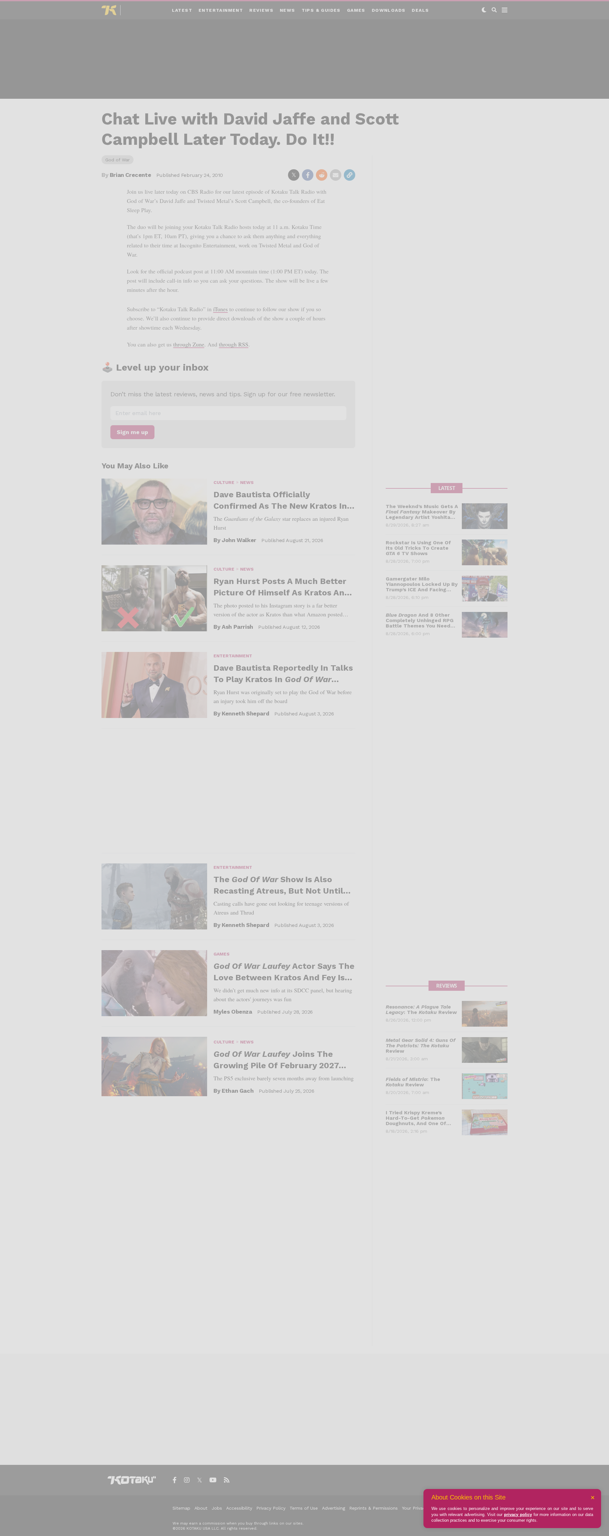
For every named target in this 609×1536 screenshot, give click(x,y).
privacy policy (518, 1514)
